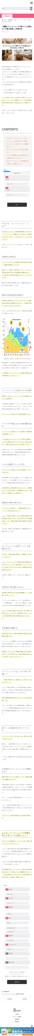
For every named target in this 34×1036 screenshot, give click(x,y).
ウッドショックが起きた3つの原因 (17, 141)
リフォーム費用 (15, 994)
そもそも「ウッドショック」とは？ (17, 138)
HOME (17, 1014)
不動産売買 (7, 16)
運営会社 (17, 1021)
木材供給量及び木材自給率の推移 (22, 358)
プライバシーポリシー (16, 974)
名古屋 (20, 994)
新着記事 (17, 1019)
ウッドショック (7, 994)
